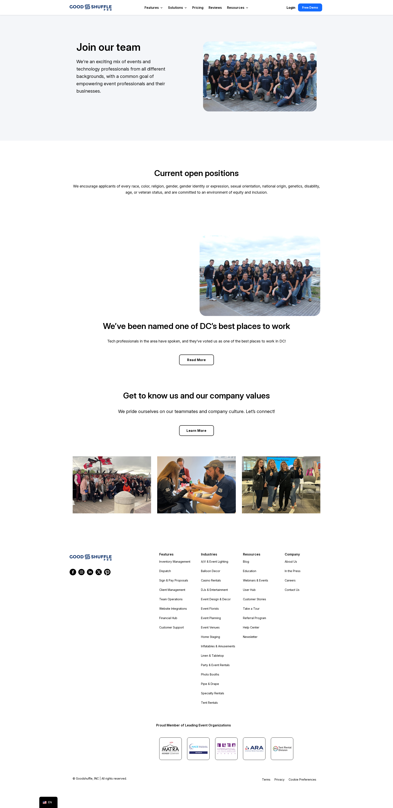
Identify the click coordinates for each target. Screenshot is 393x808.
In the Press (292, 571)
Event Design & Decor (216, 599)
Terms (266, 779)
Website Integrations (173, 608)
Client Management (172, 589)
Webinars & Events (255, 580)
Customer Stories (254, 599)
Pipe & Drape (210, 684)
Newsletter (250, 637)
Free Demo (310, 7)
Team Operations (171, 599)
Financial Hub (168, 618)
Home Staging (210, 637)
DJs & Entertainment (214, 589)
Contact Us (292, 589)
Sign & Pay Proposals (173, 580)
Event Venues (210, 627)
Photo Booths (210, 674)
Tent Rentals (209, 702)
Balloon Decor (210, 571)
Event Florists (210, 608)
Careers (290, 580)
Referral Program (254, 618)
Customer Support (171, 627)
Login (291, 8)
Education (249, 571)
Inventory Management (174, 561)
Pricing (197, 8)
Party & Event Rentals (215, 665)
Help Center (251, 627)
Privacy (279, 779)
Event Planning (211, 618)
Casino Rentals (211, 580)
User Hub (249, 589)
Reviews (215, 8)
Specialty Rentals (212, 693)
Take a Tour (251, 608)
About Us (291, 561)
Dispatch (165, 571)
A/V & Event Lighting (214, 561)
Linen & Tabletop (212, 655)
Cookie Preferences (302, 779)
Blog (246, 561)
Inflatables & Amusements (218, 646)
